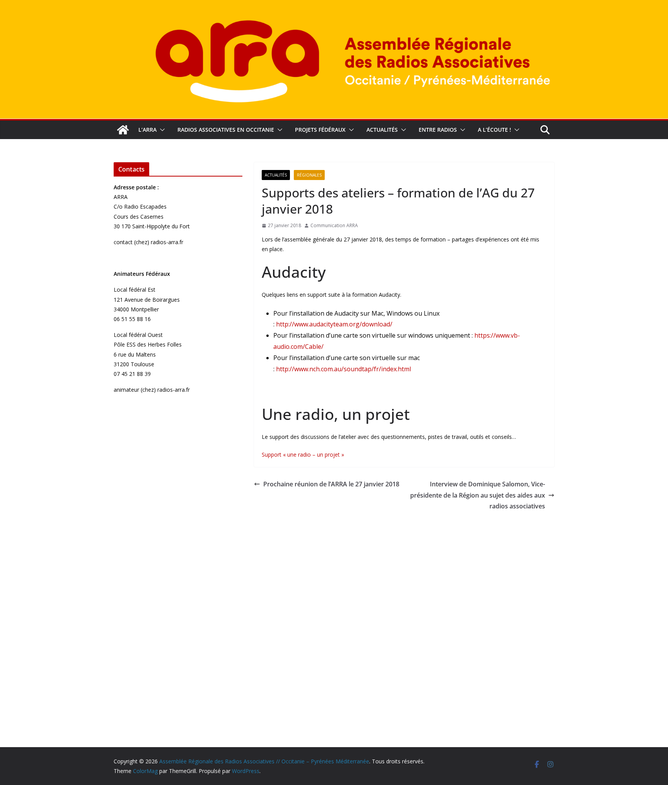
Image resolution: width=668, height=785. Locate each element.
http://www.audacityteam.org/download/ (334, 324)
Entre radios (438, 129)
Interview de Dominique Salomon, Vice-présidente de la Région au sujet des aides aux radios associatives (477, 495)
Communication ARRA (334, 225)
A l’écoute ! (494, 129)
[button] (161, 129)
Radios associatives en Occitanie (225, 129)
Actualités (382, 129)
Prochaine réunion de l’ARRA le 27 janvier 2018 (331, 484)
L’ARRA (147, 129)
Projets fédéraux (320, 129)
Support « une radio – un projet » (303, 454)
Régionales (309, 175)
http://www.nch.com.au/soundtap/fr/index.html (343, 369)
